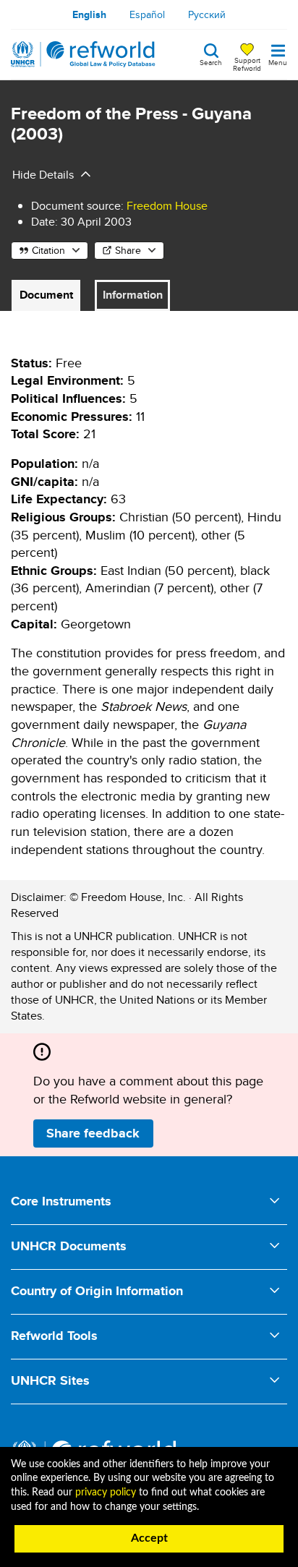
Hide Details (43, 174)
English (89, 14)
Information (133, 294)
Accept (149, 1538)
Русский (207, 14)
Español (147, 14)
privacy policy (105, 1492)
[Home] (83, 54)
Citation (48, 250)
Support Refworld (247, 63)
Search (211, 61)
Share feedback (93, 1133)
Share (128, 250)
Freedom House (167, 205)
